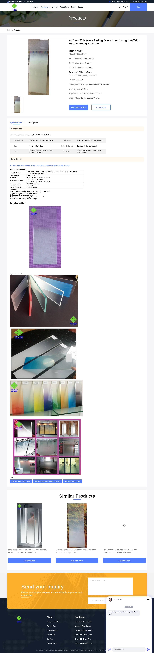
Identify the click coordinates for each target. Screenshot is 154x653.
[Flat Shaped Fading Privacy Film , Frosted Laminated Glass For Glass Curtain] (77, 525)
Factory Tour (51, 626)
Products (44, 7)
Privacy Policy (52, 643)
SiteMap (50, 639)
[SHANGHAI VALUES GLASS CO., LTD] (14, 7)
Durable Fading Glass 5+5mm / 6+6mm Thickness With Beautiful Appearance (28, 551)
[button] (11, 531)
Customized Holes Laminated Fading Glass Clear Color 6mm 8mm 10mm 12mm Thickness (123, 551)
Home (36, 7)
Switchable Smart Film (83, 639)
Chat (138, 7)
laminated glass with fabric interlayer (47, 481)
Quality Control (52, 630)
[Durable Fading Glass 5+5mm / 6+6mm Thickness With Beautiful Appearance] (29, 525)
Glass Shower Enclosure (83, 643)
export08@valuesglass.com (120, 1)
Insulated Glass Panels (83, 626)
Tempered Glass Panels (83, 622)
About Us (64, 7)
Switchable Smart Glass (83, 635)
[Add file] (109, 649)
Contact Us (51, 635)
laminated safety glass (72, 481)
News (73, 7)
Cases (80, 7)
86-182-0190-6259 (141, 1)
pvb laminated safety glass (20, 481)
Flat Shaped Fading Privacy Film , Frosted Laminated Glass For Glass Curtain (73, 551)
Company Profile (53, 622)
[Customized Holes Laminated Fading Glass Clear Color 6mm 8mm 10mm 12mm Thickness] (124, 525)
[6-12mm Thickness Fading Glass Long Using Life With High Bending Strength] (38, 67)
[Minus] (148, 599)
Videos (54, 7)
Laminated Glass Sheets (83, 630)
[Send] (148, 649)
